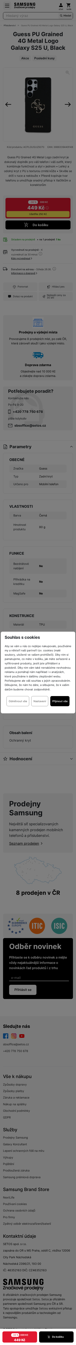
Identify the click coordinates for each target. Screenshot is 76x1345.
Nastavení (39, 701)
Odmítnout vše (18, 701)
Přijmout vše (60, 701)
